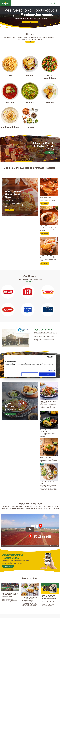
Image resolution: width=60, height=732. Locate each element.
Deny (30, 374)
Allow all (47, 374)
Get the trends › (10, 414)
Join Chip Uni (49, 153)
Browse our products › (30, 22)
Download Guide (7, 566)
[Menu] (58, 3)
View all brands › (29, 281)
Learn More (30, 42)
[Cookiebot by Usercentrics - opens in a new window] (47, 357)
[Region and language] (55, 3)
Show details (50, 370)
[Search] (51, 3)
